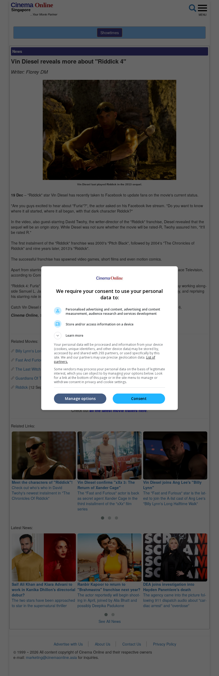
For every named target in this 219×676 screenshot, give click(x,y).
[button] (109, 335)
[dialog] (109, 338)
